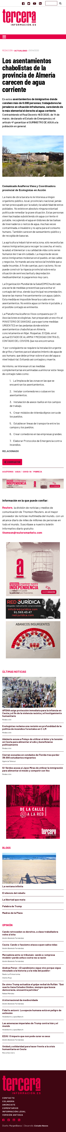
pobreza (37, 471)
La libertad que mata (13, 899)
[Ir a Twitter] (28, 3)
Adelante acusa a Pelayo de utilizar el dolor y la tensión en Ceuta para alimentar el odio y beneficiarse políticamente (32, 742)
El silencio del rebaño (13, 893)
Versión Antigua (12, 1114)
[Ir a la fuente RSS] (40, 3)
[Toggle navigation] (4, 36)
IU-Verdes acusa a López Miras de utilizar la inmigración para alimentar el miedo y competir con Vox (32, 769)
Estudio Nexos (41, 1125)
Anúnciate (8, 1104)
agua (18, 471)
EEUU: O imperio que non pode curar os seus (26, 1036)
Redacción (7, 50)
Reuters (7, 507)
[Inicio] (19, 17)
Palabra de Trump (12, 906)
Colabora (8, 1101)
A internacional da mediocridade (20, 1000)
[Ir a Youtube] (34, 3)
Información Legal (14, 1111)
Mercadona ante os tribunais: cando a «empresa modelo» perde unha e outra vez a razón (28, 956)
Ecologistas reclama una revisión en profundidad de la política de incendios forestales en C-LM (32, 727)
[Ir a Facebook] (23, 3)
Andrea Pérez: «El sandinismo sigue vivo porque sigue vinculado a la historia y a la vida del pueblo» (31, 969)
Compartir (13, 462)
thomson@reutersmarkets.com (22, 532)
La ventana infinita (12, 886)
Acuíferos (7, 471)
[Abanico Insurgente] (33, 642)
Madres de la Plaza (12, 912)
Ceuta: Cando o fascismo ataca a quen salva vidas (29, 944)
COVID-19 (27, 471)
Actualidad (20, 50)
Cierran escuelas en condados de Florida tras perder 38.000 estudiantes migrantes (30, 756)
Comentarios (10, 1108)
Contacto (8, 1098)
